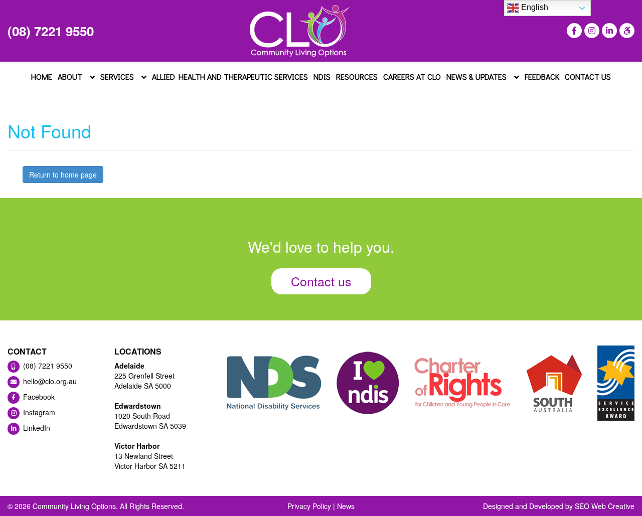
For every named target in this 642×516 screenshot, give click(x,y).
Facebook (38, 397)
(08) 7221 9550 (51, 31)
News (346, 506)
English (533, 7)
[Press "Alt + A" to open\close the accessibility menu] (625, 30)
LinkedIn (35, 428)
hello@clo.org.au (49, 381)
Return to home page (63, 174)
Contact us (321, 281)
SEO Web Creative (604, 506)
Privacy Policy (309, 506)
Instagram (38, 412)
